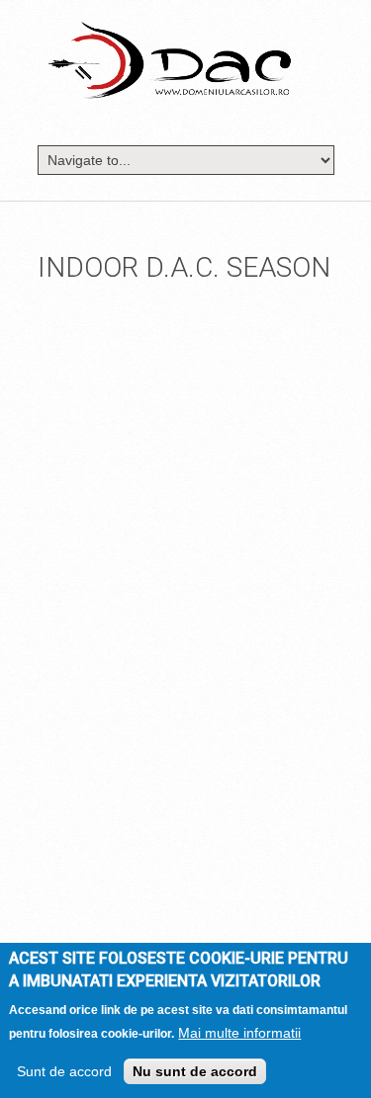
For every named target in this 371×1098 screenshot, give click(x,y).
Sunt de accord (64, 1071)
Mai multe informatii (239, 1033)
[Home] (170, 59)
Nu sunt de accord (195, 1071)
